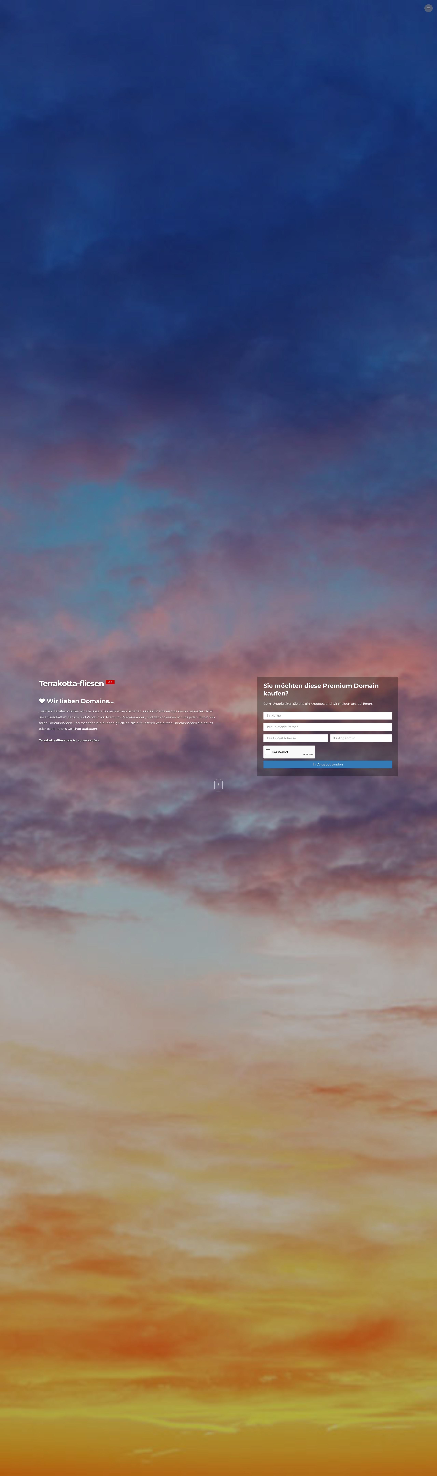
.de (110, 682)
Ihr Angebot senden (327, 764)
